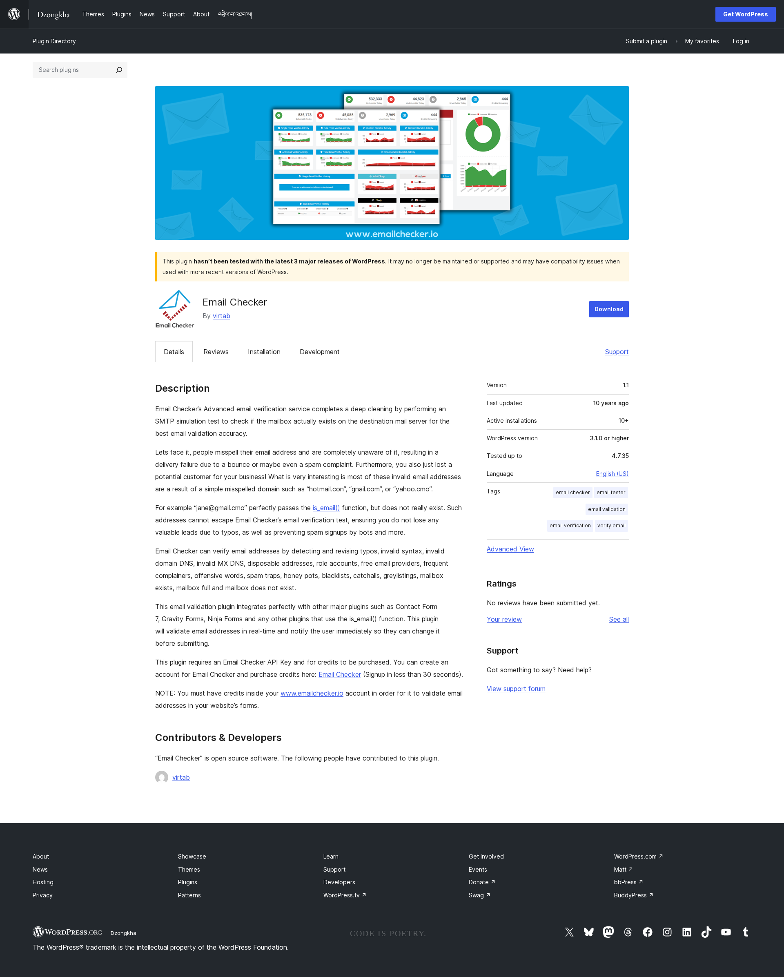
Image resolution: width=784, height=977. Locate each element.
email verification (570, 525)
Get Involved (486, 856)
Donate (482, 882)
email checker (573, 492)
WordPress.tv (345, 895)
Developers (339, 882)
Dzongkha (123, 933)
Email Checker (339, 674)
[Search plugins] (119, 70)
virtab (221, 316)
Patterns (189, 895)
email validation (607, 509)
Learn (331, 856)
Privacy (43, 895)
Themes (189, 869)
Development (320, 352)
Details (174, 352)
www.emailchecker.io (312, 693)
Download (609, 309)
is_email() (326, 508)
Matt (623, 869)
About (41, 856)
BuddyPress (634, 895)
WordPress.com (639, 856)
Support (617, 352)
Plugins (187, 882)
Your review (504, 619)
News (40, 869)
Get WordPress (745, 14)
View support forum (516, 689)
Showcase (192, 856)
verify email (611, 525)
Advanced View (510, 549)
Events (478, 869)
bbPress (629, 882)
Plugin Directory (54, 41)
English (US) (612, 473)
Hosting (43, 882)
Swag (480, 895)
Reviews (216, 352)
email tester (611, 492)
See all (619, 619)
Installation (264, 352)
